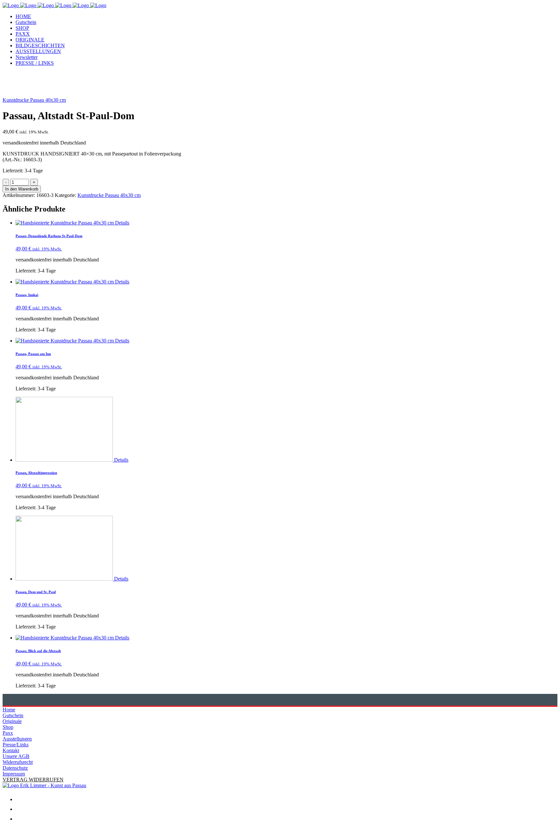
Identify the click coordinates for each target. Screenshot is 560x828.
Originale (12, 721)
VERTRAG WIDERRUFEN (33, 779)
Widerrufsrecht (18, 762)
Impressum (14, 773)
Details (122, 222)
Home (9, 709)
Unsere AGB (16, 756)
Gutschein (13, 715)
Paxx (8, 733)
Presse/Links (16, 744)
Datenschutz (15, 768)
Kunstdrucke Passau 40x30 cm (34, 100)
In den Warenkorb (21, 189)
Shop (8, 727)
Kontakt (11, 750)
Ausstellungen (17, 739)
